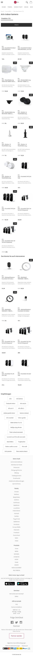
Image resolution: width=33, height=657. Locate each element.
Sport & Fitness (16, 484)
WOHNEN (16, 554)
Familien (16, 516)
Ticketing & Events (16, 475)
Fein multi (24, 446)
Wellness (16, 494)
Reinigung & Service (16, 470)
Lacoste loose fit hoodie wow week (16, 437)
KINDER (16, 565)
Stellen (16, 596)
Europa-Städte (16, 527)
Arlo (10, 399)
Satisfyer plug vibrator (16, 427)
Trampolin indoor (10, 403)
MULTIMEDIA (16, 570)
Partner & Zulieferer (16, 607)
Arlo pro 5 (10, 408)
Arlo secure (23, 403)
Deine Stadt (18, 7)
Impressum (25, 646)
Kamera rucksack (24, 413)
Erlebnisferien (16, 511)
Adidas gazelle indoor (9, 413)
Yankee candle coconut (11, 446)
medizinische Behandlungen (16, 481)
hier (19, 631)
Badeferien (16, 505)
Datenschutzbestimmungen (12, 646)
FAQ (16, 604)
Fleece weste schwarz (21, 451)
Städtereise (17, 521)
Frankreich (16, 532)
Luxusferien (16, 508)
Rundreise (16, 524)
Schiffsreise (16, 502)
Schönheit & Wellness (16, 462)
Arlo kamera (19, 399)
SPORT (16, 559)
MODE (16, 551)
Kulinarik (16, 513)
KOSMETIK (16, 557)
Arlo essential (9, 418)
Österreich (16, 530)
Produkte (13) (5, 18)
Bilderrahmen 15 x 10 (16, 422)
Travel (10, 7)
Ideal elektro (10, 442)
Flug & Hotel (16, 519)
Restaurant (16, 467)
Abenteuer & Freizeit (16, 465)
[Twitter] (16, 622)
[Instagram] (21, 622)
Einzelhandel (16, 478)
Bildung (16, 473)
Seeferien (16, 500)
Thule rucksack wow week (16, 432)
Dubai (16, 541)
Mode (26, 7)
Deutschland (16, 535)
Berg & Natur (16, 497)
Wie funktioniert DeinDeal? (16, 594)
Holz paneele (8, 451)
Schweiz (16, 491)
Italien (16, 538)
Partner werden (16, 636)
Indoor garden (22, 418)
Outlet (16, 562)
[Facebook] (12, 622)
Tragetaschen (21, 442)
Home (4, 7)
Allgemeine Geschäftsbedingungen (16, 643)
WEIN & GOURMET (16, 568)
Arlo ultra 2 (21, 408)
